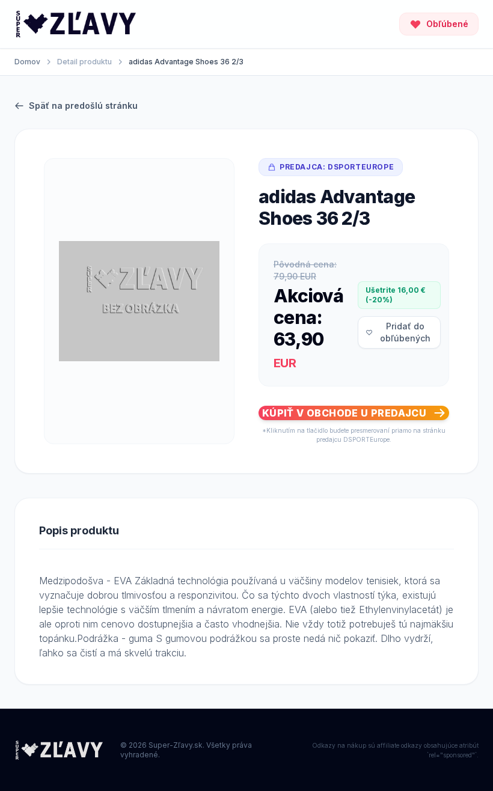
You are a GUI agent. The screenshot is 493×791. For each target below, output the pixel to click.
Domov (27, 61)
